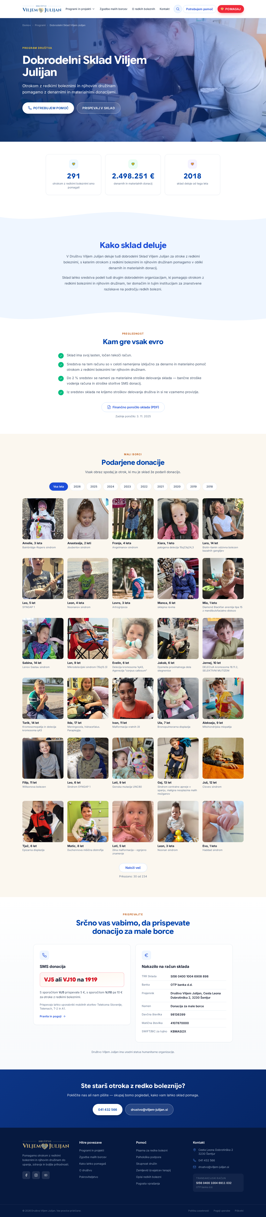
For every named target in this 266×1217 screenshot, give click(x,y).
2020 (177, 486)
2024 (110, 486)
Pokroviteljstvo (88, 1176)
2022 (144, 486)
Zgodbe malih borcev (113, 9)
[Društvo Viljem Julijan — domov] (41, 9)
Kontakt (165, 9)
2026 (77, 486)
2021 (160, 486)
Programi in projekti (78, 9)
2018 (209, 486)
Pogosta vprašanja (148, 1183)
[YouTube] (46, 1175)
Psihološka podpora (148, 1157)
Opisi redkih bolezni (148, 1176)
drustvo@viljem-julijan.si (149, 1110)
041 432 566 (107, 1110)
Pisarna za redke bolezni (151, 1150)
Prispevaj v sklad (98, 108)
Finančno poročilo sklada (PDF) (136, 407)
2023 (127, 486)
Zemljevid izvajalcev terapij (153, 1170)
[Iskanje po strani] (178, 9)
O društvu (85, 1170)
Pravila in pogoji (51, 1016)
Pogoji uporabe (222, 1210)
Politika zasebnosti (198, 1210)
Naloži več (133, 868)
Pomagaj (233, 9)
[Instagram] (36, 1175)
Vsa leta (58, 486)
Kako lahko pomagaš (92, 1163)
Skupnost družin (146, 1163)
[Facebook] (26, 1175)
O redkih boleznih (143, 9)
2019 (193, 486)
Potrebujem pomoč (199, 9)
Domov (26, 25)
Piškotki (239, 1210)
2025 (93, 486)
